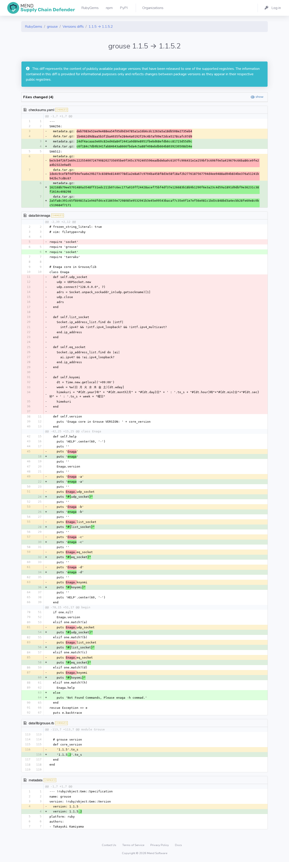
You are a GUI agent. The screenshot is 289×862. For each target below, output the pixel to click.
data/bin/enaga (39, 215)
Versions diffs (73, 26)
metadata (35, 780)
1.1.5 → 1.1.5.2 (101, 26)
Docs (178, 845)
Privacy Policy (160, 845)
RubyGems (33, 26)
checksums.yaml (41, 109)
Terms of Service (133, 845)
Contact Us (109, 845)
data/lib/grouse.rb (41, 723)
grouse (52, 26)
